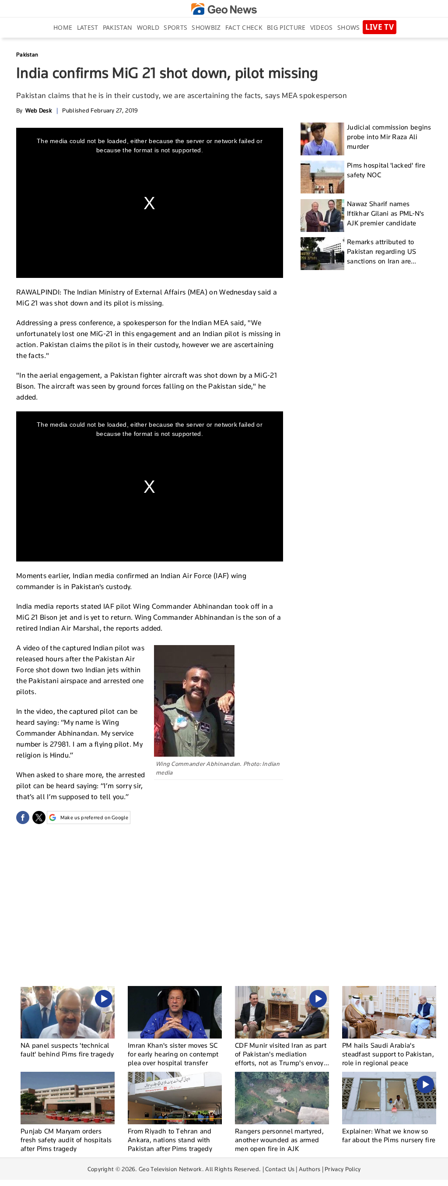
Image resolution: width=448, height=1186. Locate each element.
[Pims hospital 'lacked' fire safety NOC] (322, 177)
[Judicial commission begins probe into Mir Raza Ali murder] (322, 139)
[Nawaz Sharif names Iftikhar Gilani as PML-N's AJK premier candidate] (322, 215)
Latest (87, 27)
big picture (286, 27)
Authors (309, 1168)
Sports (175, 27)
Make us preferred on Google (94, 817)
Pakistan (117, 27)
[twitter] (39, 817)
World (148, 27)
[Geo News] (224, 9)
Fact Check (243, 27)
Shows (348, 27)
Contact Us (279, 1168)
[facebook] (22, 817)
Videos (321, 27)
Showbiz (206, 27)
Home (62, 27)
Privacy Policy (342, 1168)
